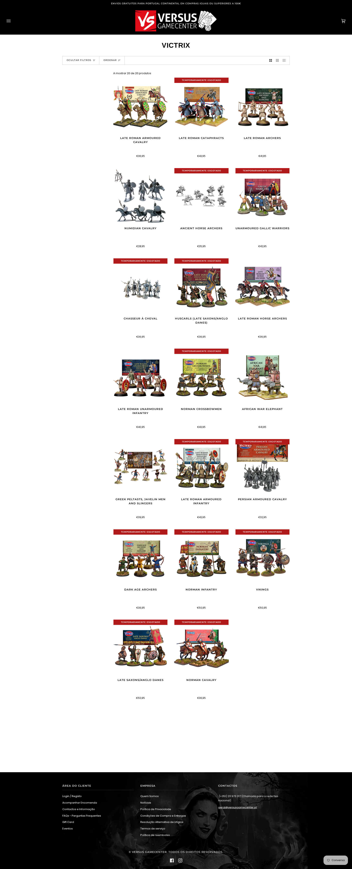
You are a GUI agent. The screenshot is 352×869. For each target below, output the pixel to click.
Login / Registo (72, 796)
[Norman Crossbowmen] (201, 376)
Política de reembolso (155, 835)
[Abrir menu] (13, 20)
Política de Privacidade (155, 809)
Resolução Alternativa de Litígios (161, 822)
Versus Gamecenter (149, 852)
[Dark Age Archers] (140, 557)
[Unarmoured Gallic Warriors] (262, 195)
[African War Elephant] (262, 376)
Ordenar (110, 60)
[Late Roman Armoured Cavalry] (140, 105)
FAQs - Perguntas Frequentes (81, 816)
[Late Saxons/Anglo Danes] (140, 647)
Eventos (67, 828)
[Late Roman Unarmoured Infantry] (140, 376)
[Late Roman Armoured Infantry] (201, 467)
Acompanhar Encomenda (79, 803)
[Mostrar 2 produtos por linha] (270, 60)
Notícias (145, 803)
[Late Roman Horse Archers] (262, 286)
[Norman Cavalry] (201, 647)
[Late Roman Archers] (262, 105)
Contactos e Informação (78, 809)
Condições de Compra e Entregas (163, 816)
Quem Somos (149, 796)
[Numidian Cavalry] (140, 196)
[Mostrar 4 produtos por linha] (285, 60)
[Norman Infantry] (201, 557)
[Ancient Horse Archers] (201, 195)
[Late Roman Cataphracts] (201, 105)
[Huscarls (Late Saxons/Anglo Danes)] (201, 286)
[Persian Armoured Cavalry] (262, 467)
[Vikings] (262, 557)
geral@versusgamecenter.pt (237, 807)
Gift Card (68, 822)
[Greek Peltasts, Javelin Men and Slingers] (140, 467)
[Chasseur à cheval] (140, 286)
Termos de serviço (152, 828)
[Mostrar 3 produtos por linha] (277, 60)
